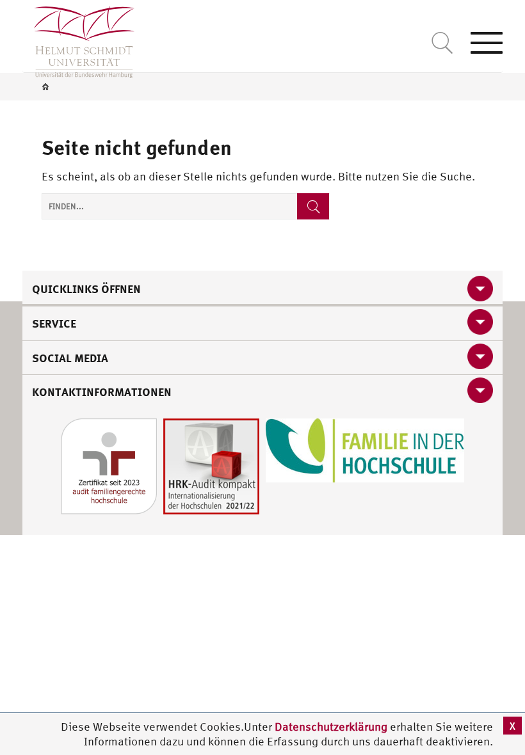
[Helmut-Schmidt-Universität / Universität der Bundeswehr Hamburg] (78, 39)
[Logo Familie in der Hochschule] (365, 449)
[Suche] (313, 206)
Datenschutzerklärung (331, 726)
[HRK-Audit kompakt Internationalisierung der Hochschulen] (211, 465)
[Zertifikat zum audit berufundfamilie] (109, 465)
